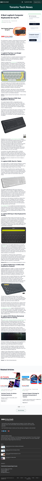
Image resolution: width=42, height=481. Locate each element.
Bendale (23, 438)
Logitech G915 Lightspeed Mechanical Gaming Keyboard (13, 319)
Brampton (13, 437)
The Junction (33, 437)
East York (2, 439)
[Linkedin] (5, 431)
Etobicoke (24, 437)
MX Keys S (5, 245)
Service (21, 477)
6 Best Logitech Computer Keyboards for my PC (13, 453)
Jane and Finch (19, 438)
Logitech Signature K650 (15, 139)
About (29, 477)
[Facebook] (2, 431)
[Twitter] (3, 431)
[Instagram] (7, 431)
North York (8, 437)
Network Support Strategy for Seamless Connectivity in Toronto (31, 395)
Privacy (37, 477)
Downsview (13, 438)
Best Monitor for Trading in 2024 (11, 457)
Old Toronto (19, 439)
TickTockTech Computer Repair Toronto (9, 466)
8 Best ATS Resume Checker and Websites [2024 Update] (14, 446)
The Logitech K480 (5, 205)
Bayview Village (8, 439)
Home (18, 477)
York (16, 437)
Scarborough (3, 437)
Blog (25, 477)
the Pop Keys (13, 62)
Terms (33, 477)
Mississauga (20, 437)
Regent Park (13, 439)
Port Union (32, 438)
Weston (9, 438)
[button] (22, 2)
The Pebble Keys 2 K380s (6, 308)
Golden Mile (37, 438)
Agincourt (27, 438)
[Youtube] (8, 431)
